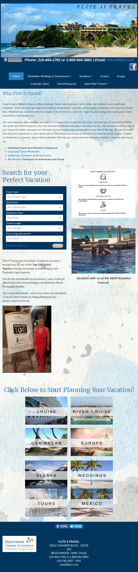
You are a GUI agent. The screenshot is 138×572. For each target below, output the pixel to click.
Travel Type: (12, 192)
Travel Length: (14, 223)
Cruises (104, 76)
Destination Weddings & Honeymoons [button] (48, 76)
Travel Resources (66, 83)
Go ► (57, 246)
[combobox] (34, 197)
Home (16, 76)
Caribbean (14, 155)
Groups (121, 76)
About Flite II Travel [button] (95, 83)
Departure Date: (14, 212)
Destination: (12, 202)
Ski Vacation (15, 159)
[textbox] (34, 197)
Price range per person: (18, 233)
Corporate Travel (39, 83)
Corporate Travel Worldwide (24, 151)
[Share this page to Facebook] (62, 526)
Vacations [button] (84, 76)
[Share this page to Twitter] (76, 526)
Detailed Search (15, 245)
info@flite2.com (120, 60)
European (26, 155)
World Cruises (43, 155)
